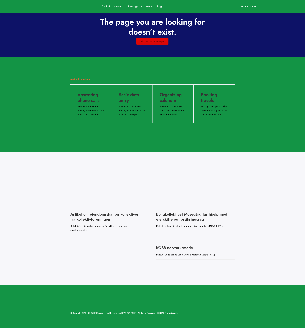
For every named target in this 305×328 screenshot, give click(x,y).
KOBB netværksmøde (174, 247)
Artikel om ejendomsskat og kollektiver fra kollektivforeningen (104, 217)
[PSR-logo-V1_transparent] (94, 3)
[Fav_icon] (74, 302)
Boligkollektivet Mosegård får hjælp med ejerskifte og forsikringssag (191, 217)
